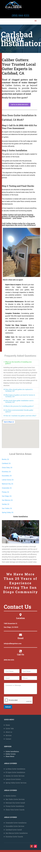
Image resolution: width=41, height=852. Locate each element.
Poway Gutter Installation (15, 806)
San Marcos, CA (7, 500)
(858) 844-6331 (9, 660)
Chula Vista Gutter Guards (15, 810)
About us (9, 732)
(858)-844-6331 (26, 125)
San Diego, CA (6, 496)
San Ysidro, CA (7, 508)
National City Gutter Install (15, 803)
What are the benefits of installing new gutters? (18, 362)
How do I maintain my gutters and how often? (20, 416)
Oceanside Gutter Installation (16, 823)
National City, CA (7, 484)
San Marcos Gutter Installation (17, 833)
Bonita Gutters (11, 796)
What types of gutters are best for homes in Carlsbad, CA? (20, 396)
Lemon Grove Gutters (13, 779)
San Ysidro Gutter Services (15, 799)
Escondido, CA (7, 476)
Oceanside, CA (7, 488)
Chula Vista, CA (7, 467)
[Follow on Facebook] (31, 846)
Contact (8, 739)
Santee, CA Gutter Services (15, 776)
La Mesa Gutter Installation (15, 769)
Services (9, 735)
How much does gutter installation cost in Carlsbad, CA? (19, 401)
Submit (8, 707)
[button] (20, 362)
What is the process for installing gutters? (19, 406)
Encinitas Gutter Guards (14, 837)
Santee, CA (5, 504)
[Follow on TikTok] (35, 846)
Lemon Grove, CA (7, 480)
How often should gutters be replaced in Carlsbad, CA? (19, 390)
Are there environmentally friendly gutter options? (19, 411)
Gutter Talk (10, 728)
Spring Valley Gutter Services (16, 783)
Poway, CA (5, 492)
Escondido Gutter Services (15, 826)
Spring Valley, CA (7, 512)
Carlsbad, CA (6, 463)
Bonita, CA (5, 459)
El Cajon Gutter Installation (15, 772)
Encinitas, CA (6, 472)
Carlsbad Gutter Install (14, 830)
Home (8, 725)
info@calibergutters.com (12, 643)
